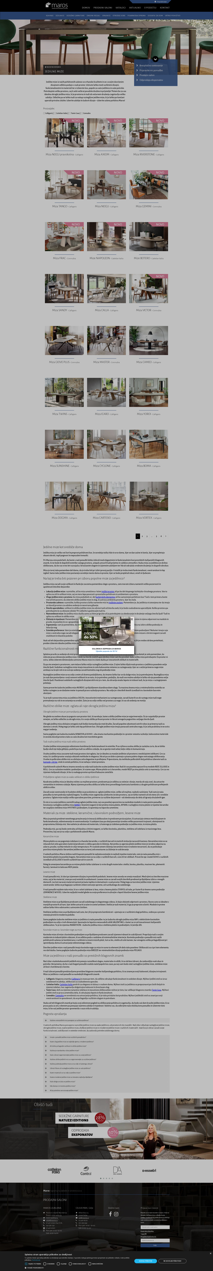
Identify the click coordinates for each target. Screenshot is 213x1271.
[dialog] (106, 1261)
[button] (77, 1267)
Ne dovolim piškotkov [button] (172, 1261)
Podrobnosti (36, 1260)
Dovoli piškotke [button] (145, 1261)
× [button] (210, 1253)
